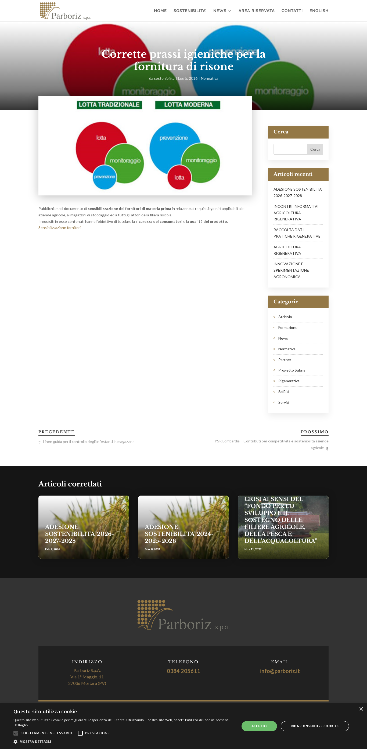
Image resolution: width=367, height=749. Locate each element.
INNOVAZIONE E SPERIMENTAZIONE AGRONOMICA (291, 270)
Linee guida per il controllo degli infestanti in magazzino (89, 441)
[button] (123, 742)
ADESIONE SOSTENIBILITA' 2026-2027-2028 (79, 534)
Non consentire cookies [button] (315, 726)
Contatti (292, 11)
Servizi (283, 402)
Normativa (209, 78)
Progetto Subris (291, 370)
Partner (284, 359)
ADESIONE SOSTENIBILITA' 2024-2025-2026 (179, 534)
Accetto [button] (259, 726)
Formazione (287, 327)
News (219, 11)
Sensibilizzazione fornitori (59, 227)
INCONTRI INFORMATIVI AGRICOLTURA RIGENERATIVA (296, 212)
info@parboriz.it (280, 671)
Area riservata (257, 11)
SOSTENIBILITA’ (190, 11)
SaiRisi (283, 391)
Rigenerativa (289, 381)
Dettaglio (20, 725)
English (319, 11)
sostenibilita (164, 78)
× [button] (361, 709)
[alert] (183, 726)
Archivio (285, 316)
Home (160, 11)
